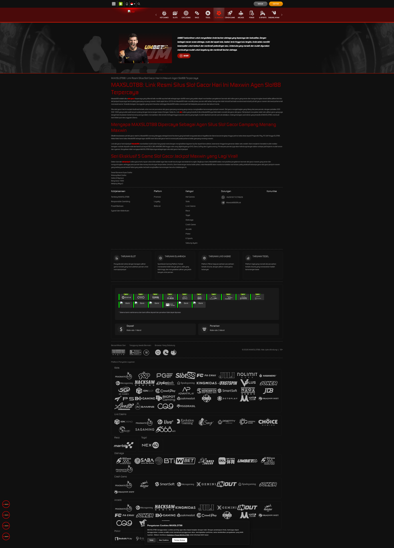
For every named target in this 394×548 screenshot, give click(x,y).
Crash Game (230, 17)
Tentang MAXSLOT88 (120, 197)
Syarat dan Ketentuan (120, 210)
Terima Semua (179, 540)
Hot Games (164, 17)
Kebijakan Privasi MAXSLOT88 (178, 535)
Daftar (276, 4)
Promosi (157, 197)
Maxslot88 (135, 144)
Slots (175, 17)
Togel (208, 17)
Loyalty (157, 201)
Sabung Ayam (273, 17)
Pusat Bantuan (117, 206)
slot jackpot (126, 162)
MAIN (185, 55)
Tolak (151, 540)
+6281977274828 (234, 197)
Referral (157, 206)
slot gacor (131, 98)
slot (181, 112)
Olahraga (219, 17)
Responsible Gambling (120, 201)
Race (197, 17)
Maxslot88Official (233, 202)
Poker (251, 17)
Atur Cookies (164, 540)
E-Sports (262, 17)
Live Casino (186, 17)
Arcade (241, 17)
